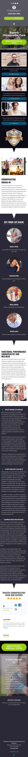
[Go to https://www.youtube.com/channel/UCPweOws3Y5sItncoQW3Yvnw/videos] (15, 4)
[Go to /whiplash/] (14, 324)
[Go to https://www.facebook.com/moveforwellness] (11, 4)
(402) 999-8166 (14, 14)
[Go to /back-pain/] (14, 240)
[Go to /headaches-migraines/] (14, 269)
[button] (14, 42)
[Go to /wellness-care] (14, 297)
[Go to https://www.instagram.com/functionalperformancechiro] (17, 4)
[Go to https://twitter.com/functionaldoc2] (13, 4)
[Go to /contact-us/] (14, 702)
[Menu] (14, 24)
